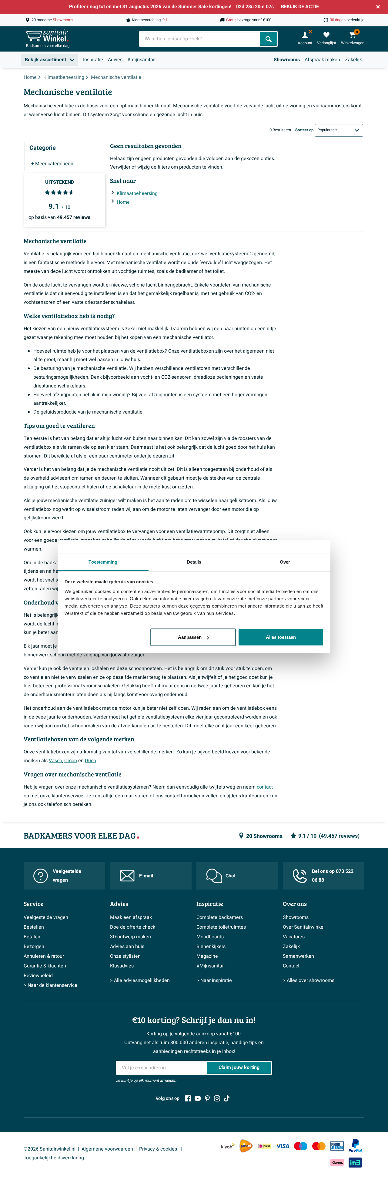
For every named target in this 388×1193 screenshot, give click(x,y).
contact (265, 787)
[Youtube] (197, 1098)
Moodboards (210, 936)
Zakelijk (353, 59)
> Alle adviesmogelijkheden (140, 980)
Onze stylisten (125, 956)
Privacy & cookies (158, 1149)
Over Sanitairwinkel (304, 927)
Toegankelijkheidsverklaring (54, 1157)
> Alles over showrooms (308, 980)
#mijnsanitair (141, 59)
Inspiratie (93, 59)
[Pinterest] (207, 1098)
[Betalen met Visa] (282, 1146)
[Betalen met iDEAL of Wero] (264, 1146)
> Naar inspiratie (214, 980)
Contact (291, 966)
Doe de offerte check (132, 927)
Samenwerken (298, 956)
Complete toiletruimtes (221, 927)
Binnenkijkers (211, 946)
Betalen (32, 936)
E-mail (146, 876)
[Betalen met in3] (355, 1163)
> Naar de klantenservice (50, 985)
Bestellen (34, 927)
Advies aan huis (127, 946)
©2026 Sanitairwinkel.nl (49, 1149)
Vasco (55, 760)
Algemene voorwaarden (107, 1149)
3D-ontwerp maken (130, 936)
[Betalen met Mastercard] (319, 1146)
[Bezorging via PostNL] (246, 1146)
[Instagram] (217, 1098)
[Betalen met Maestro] (300, 1146)
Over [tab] (285, 562)
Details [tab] (194, 562)
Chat (231, 876)
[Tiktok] (226, 1098)
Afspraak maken (322, 59)
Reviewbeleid (38, 975)
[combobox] (200, 39)
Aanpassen (190, 637)
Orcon (70, 760)
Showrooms (287, 59)
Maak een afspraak (131, 917)
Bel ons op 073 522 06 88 (332, 876)
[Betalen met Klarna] (337, 1162)
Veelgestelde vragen (67, 876)
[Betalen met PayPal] (355, 1146)
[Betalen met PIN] (337, 1146)
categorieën (52, 163)
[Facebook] (188, 1098)
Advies (115, 59)
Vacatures (294, 936)
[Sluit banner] (378, 7)
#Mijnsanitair (210, 966)
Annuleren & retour (44, 956)
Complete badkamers (219, 917)
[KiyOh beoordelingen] (228, 1146)
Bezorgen (34, 946)
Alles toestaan (281, 637)
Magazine (207, 956)
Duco (90, 760)
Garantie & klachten (45, 966)
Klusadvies (122, 966)
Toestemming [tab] (103, 562)
